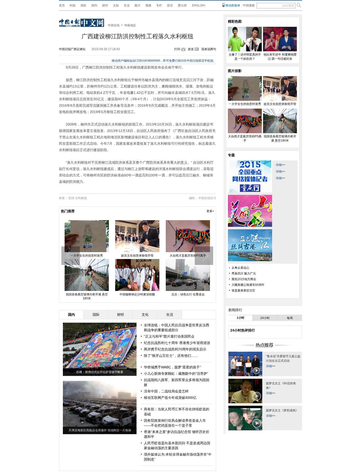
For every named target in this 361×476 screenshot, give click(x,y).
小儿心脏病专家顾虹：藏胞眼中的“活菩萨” (176, 373)
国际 (83, 5)
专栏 (159, 5)
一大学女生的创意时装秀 (86, 255)
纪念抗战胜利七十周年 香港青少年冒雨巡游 (177, 343)
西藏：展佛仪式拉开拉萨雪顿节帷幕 (99, 372)
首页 (62, 5)
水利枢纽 (81, 198)
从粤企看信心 (240, 268)
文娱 (116, 5)
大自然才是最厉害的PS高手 (188, 255)
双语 (170, 5)
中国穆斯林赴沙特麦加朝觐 (137, 294)
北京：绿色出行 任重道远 (188, 294)
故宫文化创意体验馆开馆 (137, 255)
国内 (94, 5)
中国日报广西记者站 (72, 49)
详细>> (280, 165)
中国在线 (114, 25)
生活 (127, 5)
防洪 (71, 198)
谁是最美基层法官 (243, 290)
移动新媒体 (232, 5)
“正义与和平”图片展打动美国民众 (169, 336)
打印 (177, 49)
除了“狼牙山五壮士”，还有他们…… (171, 356)
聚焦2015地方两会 (244, 279)
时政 (73, 5)
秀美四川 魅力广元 (244, 273)
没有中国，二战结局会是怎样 (166, 391)
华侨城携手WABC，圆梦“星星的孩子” (172, 367)
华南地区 (130, 25)
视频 (148, 5)
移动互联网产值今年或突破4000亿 (170, 398)
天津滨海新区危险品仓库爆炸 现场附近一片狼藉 (100, 430)
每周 (290, 318)
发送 (191, 49)
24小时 (265, 318)
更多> (210, 211)
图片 (137, 5)
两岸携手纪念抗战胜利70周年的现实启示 (175, 349)
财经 (105, 5)
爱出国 (182, 5)
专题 (231, 155)
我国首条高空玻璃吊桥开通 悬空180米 (87, 296)
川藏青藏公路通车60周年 (248, 285)
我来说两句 (208, 49)
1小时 (240, 317)
